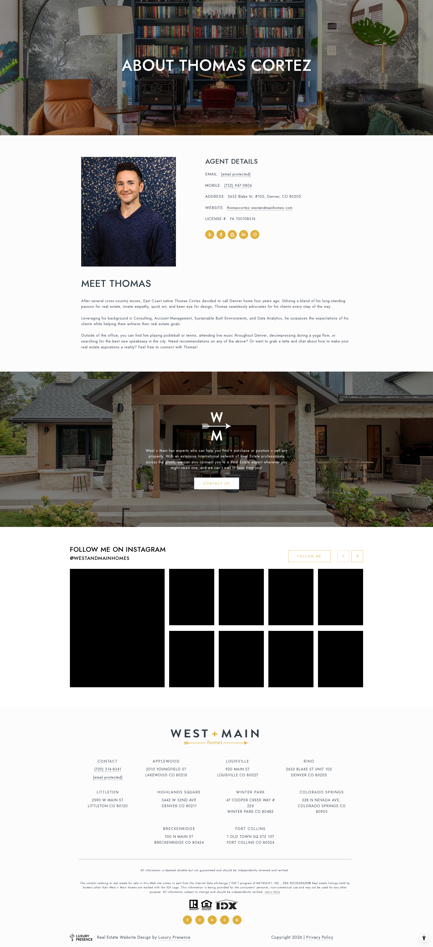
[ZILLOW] (232, 234)
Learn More (272, 892)
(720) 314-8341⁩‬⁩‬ (107, 769)
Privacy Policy (319, 937)
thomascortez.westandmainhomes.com (260, 207)
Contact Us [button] (216, 483)
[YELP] (209, 234)
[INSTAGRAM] (254, 234)
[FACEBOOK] (221, 234)
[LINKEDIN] (243, 234)
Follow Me (309, 556)
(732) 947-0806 (238, 185)
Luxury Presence (174, 937)
